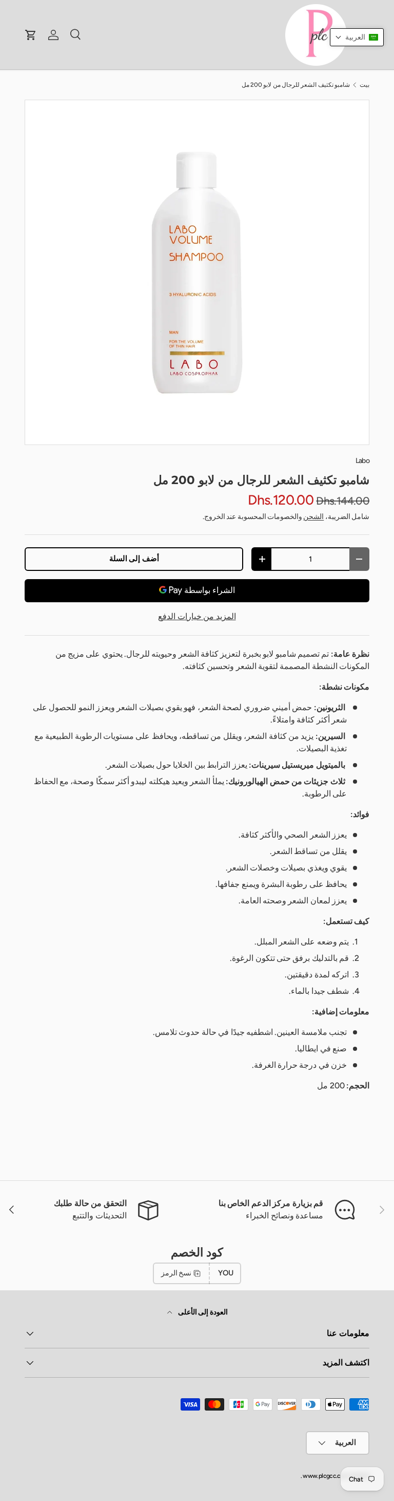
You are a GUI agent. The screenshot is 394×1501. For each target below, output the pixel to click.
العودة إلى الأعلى (201, 1312)
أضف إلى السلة (134, 558)
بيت (364, 85)
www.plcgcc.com (325, 1475)
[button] (356, 37)
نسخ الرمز (176, 1273)
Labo (362, 460)
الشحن (313, 516)
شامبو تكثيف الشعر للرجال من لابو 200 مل (296, 85)
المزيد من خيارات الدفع (196, 616)
